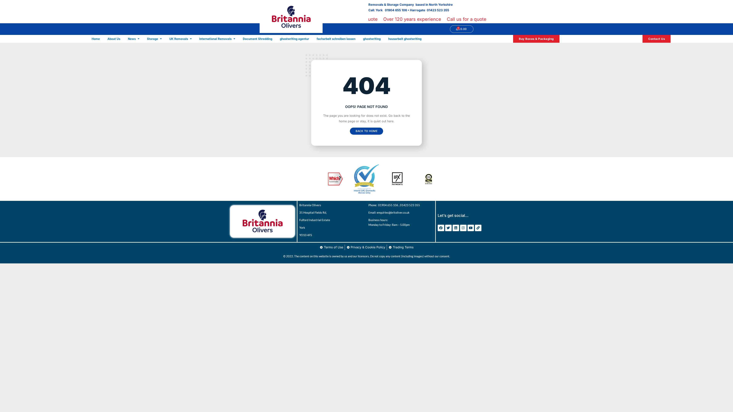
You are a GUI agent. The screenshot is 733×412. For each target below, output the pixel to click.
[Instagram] (463, 228)
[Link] (478, 228)
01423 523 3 (436, 10)
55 (447, 10)
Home (96, 39)
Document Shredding (257, 39)
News (132, 39)
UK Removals (178, 39)
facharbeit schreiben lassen (336, 39)
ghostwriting (372, 39)
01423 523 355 (410, 205)
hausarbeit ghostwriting (404, 39)
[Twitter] (448, 228)
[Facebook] (441, 228)
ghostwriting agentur (294, 39)
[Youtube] (470, 228)
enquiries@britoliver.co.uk (393, 212)
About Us (113, 39)
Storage (152, 39)
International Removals (215, 39)
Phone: (373, 205)
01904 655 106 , (389, 205)
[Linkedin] (456, 228)
